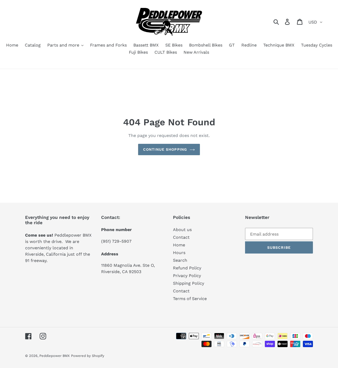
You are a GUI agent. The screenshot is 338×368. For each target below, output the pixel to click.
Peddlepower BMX (54, 356)
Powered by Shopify (87, 356)
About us (182, 229)
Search (180, 260)
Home (179, 244)
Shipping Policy (188, 283)
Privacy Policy (187, 275)
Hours (179, 252)
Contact (181, 237)
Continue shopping (165, 149)
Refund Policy (187, 267)
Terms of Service (190, 298)
